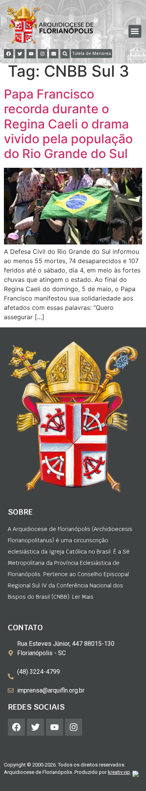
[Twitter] (20, 53)
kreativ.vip (119, 772)
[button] (134, 31)
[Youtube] (31, 53)
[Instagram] (42, 53)
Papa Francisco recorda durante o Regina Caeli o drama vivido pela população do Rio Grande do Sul (68, 124)
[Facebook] (8, 53)
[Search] (65, 53)
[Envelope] (53, 53)
